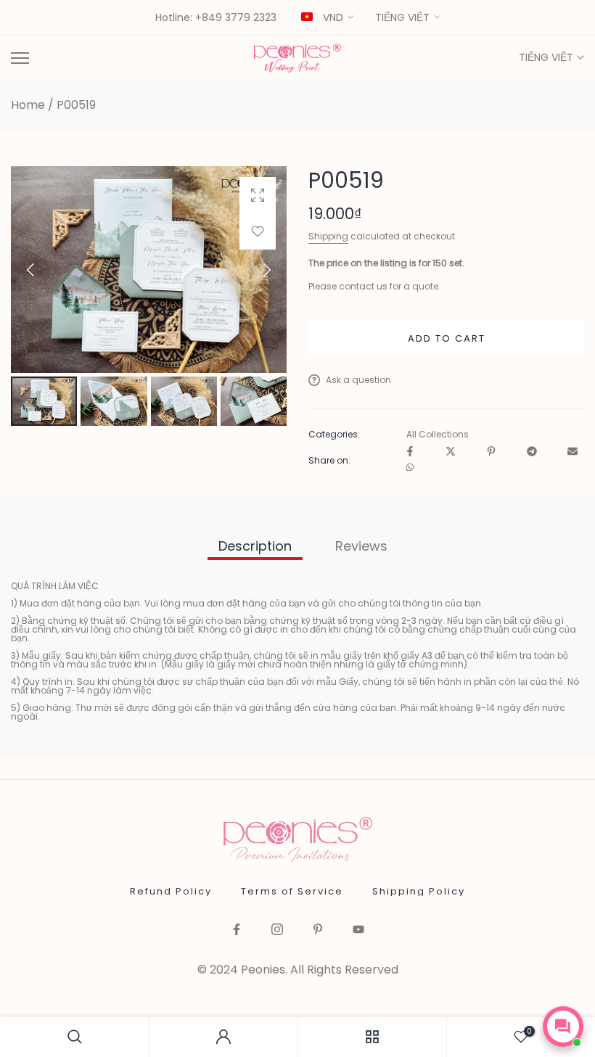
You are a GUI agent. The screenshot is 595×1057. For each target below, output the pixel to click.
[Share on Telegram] (532, 452)
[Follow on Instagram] (277, 930)
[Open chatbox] (563, 1026)
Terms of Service (292, 891)
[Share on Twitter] (450, 452)
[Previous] (42, 269)
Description (255, 546)
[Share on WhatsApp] (410, 468)
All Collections (437, 434)
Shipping (328, 236)
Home (28, 105)
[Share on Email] (572, 452)
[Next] (254, 269)
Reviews (361, 546)
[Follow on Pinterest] (318, 930)
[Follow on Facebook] (236, 930)
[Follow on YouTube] (358, 930)
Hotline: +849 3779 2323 (215, 18)
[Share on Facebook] (410, 452)
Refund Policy (171, 891)
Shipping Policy (418, 891)
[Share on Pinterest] (491, 452)
